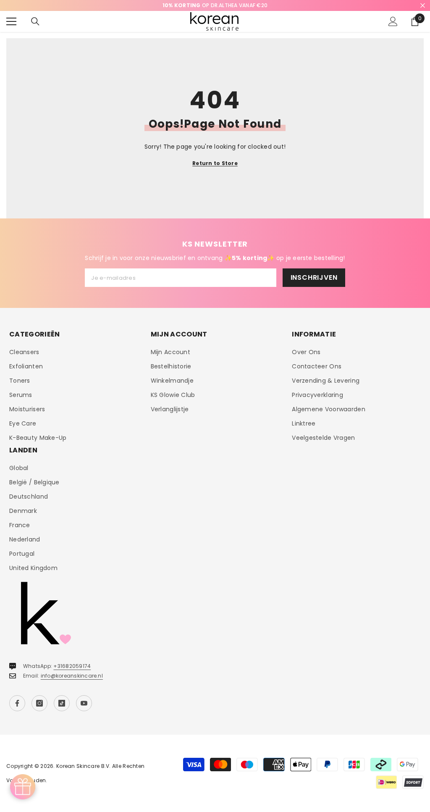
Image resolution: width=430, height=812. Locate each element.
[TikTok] (62, 703)
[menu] (11, 21)
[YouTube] (84, 703)
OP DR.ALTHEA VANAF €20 (215, 5)
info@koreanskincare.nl (72, 675)
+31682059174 (72, 666)
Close (423, 6)
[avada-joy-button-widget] (22, 787)
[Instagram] (39, 703)
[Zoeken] (35, 21)
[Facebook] (17, 703)
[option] (215, 5)
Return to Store (215, 163)
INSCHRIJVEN (314, 277)
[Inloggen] (393, 21)
